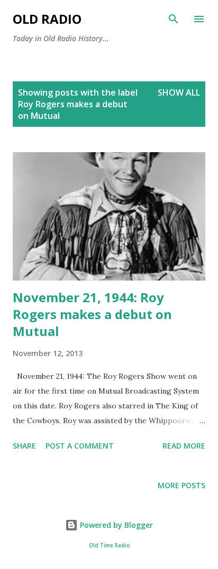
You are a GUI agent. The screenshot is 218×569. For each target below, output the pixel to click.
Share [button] (24, 446)
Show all (179, 92)
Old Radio (47, 18)
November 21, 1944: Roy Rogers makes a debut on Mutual (92, 314)
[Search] (173, 19)
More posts (181, 485)
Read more (183, 446)
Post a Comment (80, 446)
